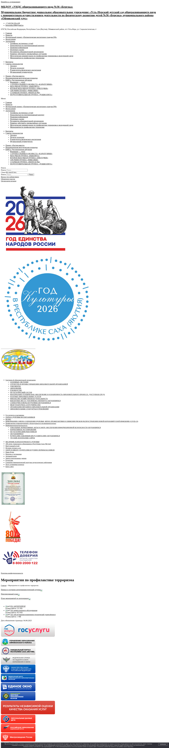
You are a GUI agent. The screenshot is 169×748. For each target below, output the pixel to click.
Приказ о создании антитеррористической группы (21, 590)
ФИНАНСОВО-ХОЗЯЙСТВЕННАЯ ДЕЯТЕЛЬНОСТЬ (29, 399)
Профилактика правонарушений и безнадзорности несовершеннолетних (31, 423)
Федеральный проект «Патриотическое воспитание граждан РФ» (31, 37)
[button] (84, 99)
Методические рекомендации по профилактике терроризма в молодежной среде (41, 56)
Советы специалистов (14, 64)
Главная (9, 33)
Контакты (9, 62)
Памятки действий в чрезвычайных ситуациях (28, 54)
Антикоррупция (11, 456)
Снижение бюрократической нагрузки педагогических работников (29, 462)
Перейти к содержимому (10, 2)
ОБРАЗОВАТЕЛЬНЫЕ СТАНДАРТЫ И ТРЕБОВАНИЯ (29, 409)
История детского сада (13, 448)
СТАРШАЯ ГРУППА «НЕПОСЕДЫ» (25, 93)
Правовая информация (19, 48)
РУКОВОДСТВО (16, 390)
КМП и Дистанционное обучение (19, 80)
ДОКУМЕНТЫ (15, 386)
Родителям (9, 460)
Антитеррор (10, 41)
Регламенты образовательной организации (27, 52)
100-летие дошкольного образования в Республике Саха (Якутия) (28, 444)
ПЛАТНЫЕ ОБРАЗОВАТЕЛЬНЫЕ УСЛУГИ (25, 396)
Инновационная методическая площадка (22, 78)
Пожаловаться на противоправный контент (27, 45)
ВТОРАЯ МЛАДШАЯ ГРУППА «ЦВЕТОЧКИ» (29, 88)
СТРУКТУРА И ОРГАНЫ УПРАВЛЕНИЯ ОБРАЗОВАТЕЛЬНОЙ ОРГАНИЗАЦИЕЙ (39, 384)
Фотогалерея (11, 39)
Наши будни (10, 452)
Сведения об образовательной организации (21, 380)
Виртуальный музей (12, 446)
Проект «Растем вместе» (15, 76)
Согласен (163, 744)
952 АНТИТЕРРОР (18, 606)
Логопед (13, 66)
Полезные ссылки (17, 50)
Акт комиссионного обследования (23, 610)
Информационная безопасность (16, 425)
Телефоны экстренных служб (21, 43)
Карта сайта (10, 466)
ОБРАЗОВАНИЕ (15, 388)
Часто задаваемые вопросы (15, 464)
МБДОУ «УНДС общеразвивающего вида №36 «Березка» (37, 6)
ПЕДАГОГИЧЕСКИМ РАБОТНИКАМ (23, 432)
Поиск (3, 170)
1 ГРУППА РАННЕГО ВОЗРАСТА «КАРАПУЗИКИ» (31, 84)
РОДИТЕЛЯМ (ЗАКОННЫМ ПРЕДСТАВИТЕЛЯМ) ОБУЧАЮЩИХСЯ (35, 436)
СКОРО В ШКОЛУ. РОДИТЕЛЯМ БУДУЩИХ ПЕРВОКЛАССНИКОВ (30, 450)
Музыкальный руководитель (21, 72)
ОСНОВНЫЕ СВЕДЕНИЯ (19, 382)
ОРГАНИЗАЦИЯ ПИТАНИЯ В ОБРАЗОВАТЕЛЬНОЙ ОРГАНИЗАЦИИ (34, 407)
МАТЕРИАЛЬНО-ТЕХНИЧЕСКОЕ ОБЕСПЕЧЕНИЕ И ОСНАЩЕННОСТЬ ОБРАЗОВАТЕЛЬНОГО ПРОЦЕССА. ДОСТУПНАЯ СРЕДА (57, 394)
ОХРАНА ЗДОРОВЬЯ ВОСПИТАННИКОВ (20, 417)
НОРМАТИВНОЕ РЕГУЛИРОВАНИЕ (23, 430)
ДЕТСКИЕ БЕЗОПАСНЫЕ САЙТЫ (22, 438)
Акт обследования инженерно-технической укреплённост (33, 615)
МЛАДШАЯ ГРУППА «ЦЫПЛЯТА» (25, 86)
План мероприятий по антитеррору (15, 598)
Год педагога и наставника (15, 415)
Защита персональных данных (16, 458)
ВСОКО (8, 419)
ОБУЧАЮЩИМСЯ (16, 434)
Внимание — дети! (17, 82)
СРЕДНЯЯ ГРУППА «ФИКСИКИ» (24, 90)
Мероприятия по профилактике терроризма (27, 58)
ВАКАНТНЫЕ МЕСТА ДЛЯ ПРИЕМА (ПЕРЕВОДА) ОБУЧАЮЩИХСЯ (35, 401)
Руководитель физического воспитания (25, 70)
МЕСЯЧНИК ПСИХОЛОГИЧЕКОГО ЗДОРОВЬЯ (22, 442)
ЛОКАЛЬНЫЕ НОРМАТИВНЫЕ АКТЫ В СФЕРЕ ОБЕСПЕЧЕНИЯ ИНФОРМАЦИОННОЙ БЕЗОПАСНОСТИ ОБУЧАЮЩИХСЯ (55, 427)
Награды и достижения (13, 454)
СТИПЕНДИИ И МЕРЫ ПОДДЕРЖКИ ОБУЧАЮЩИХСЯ (30, 403)
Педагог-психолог (17, 68)
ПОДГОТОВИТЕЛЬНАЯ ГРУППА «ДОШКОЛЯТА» (31, 95)
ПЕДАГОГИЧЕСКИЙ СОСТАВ (21, 392)
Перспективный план (9, 594)
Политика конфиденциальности (12, 573)
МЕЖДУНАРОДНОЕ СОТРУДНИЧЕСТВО (25, 405)
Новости (9, 35)
